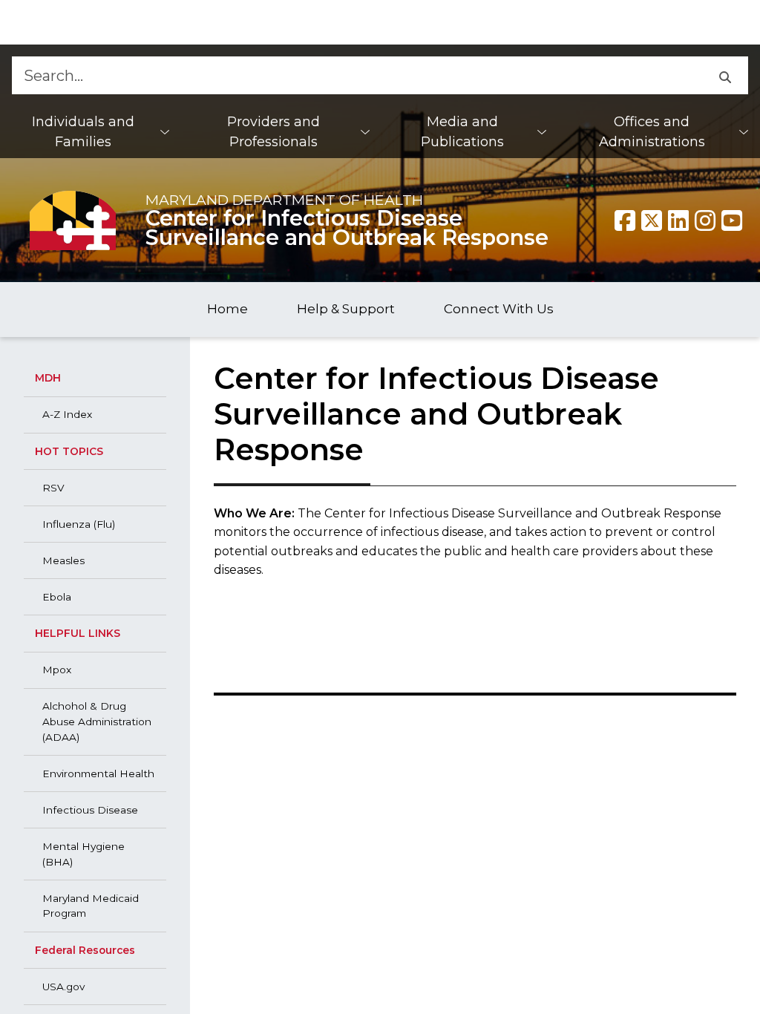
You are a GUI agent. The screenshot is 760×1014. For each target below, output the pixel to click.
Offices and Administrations (652, 132)
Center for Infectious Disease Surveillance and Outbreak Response (346, 227)
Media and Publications (462, 132)
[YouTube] (731, 220)
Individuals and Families (83, 132)
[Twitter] (651, 220)
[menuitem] (90, 132)
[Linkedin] (678, 220)
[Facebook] (625, 220)
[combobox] (356, 75)
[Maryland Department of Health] (73, 220)
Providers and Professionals (273, 132)
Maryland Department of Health (284, 200)
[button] (724, 75)
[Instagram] (705, 220)
